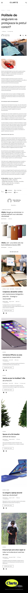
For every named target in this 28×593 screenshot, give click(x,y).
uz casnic (16, 183)
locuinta (16, 181)
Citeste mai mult (8, 310)
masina (3, 183)
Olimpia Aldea (5, 301)
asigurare (10, 178)
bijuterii (15, 180)
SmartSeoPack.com (19, 589)
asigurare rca (17, 178)
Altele (8, 10)
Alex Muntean (7, 34)
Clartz (14, 3)
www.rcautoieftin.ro (7, 184)
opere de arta (10, 183)
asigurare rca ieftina (7, 180)
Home (3, 10)
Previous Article (6, 209)
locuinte (21, 181)
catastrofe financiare (7, 181)
